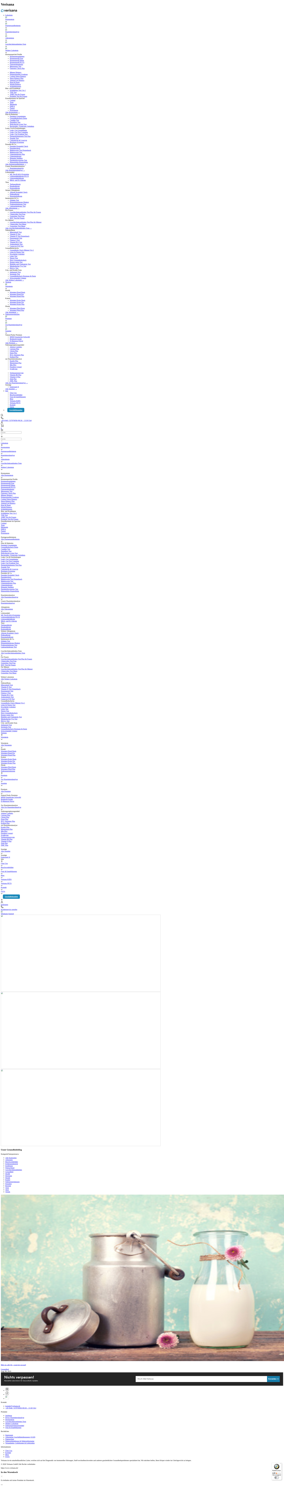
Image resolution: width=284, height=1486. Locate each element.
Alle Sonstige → (11, 389)
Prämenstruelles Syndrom (19, 74)
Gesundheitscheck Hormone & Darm (23, 276)
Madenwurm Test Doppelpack (20, 150)
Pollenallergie (14, 194)
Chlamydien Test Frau (17, 214)
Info (6, 391)
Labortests (9, 15)
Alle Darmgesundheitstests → (15, 164)
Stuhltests (8, 1416)
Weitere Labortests (11, 1424)
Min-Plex (13, 365)
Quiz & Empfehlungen (18, 397)
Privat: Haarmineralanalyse (14, 1418)
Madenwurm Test (16, 152)
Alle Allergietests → (12, 208)
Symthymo (13, 369)
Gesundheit (9, 1172)
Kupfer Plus (14, 361)
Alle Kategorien (11, 1158)
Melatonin (13, 104)
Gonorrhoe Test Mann (17, 226)
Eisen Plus (13, 353)
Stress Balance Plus (16, 78)
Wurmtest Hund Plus (17, 296)
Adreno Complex (16, 347)
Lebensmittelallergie (17, 178)
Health (7, 1174)
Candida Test (14, 120)
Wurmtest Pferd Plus (17, 310)
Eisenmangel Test (16, 238)
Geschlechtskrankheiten (13, 1170)
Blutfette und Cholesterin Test (20, 264)
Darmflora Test (15, 122)
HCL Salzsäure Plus (17, 355)
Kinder (7, 1180)
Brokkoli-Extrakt (16, 339)
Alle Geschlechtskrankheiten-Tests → (18, 228)
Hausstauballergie (16, 196)
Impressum (9, 1435)
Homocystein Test (16, 262)
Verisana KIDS (15, 401)
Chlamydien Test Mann (18, 224)
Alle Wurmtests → (11, 312)
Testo (12, 102)
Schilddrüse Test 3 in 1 (18, 90)
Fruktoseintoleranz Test (18, 204)
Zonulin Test (14, 138)
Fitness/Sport (9, 1168)
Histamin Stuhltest (16, 158)
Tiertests (8, 282)
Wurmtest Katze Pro (17, 302)
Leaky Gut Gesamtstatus (18, 130)
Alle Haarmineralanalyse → (15, 170)
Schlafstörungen (15, 86)
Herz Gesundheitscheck (18, 260)
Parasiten (8, 1184)
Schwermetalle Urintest (18, 278)
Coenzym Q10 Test (16, 246)
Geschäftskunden (15, 410)
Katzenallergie (15, 188)
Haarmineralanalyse (17, 168)
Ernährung (9, 1166)
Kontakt (12, 405)
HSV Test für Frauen (17, 218)
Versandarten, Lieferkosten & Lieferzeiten (20, 1443)
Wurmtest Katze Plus (17, 304)
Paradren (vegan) (16, 367)
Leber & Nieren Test (17, 252)
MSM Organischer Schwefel (20, 337)
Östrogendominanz (16, 64)
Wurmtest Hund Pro (17, 294)
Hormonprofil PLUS (17, 62)
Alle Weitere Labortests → (14, 280)
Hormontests (9, 1420)
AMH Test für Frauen (17, 94)
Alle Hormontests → (12, 112)
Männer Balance (15, 72)
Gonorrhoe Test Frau (17, 216)
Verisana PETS (15, 403)
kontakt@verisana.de (12, 1406)
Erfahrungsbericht (11, 1164)
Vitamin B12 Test (16, 242)
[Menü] (280, 1464)
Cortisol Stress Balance (18, 76)
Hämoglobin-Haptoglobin (19, 162)
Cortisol (12, 100)
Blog (11, 399)
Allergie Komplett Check (18, 192)
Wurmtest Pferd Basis (17, 308)
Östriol (12, 108)
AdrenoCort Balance (17, 80)
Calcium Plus (14, 349)
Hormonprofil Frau (16, 58)
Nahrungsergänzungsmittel (14, 1426)
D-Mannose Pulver (16, 341)
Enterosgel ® (14, 387)
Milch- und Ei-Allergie (18, 180)
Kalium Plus (14, 357)
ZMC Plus (13, 381)
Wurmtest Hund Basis (17, 292)
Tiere (7, 1190)
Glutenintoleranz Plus (17, 154)
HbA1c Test (14, 268)
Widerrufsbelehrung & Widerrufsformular (19, 1441)
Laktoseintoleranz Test (18, 206)
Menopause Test (15, 66)
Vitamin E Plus (15, 377)
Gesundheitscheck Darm (18, 118)
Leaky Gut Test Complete (19, 132)
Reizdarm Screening (17, 142)
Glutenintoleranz (15, 156)
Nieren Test (14, 258)
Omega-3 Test (15, 240)
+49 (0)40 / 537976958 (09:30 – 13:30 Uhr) (16, 420)
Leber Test (13, 256)
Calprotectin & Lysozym (18, 140)
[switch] (276, 1477)
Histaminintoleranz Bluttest (19, 202)
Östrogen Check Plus (17, 68)
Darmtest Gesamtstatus (18, 116)
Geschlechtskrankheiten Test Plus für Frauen (25, 212)
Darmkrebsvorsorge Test (18, 160)
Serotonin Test (15, 274)
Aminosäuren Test (16, 244)
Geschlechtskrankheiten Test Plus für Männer (25, 222)
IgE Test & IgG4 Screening (19, 174)
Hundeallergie (15, 186)
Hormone (8, 1176)
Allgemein (9, 1160)
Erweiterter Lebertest (17, 254)
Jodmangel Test (15, 272)
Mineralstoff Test (16, 232)
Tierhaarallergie (15, 184)
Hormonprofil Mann (17, 60)
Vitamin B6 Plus (15, 375)
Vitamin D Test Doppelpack (19, 236)
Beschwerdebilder (16, 395)
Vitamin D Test (15, 234)
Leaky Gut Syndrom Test (19, 134)
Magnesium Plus (15, 363)
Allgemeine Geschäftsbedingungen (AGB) (20, 1437)
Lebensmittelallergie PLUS (19, 176)
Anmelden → (273, 1379)
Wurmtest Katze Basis (17, 300)
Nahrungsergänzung (12, 314)
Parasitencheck (15, 148)
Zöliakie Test (14, 200)
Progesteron (14, 110)
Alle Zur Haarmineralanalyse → (16, 383)
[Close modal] (2, 1484)
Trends (7, 1192)
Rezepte (8, 1186)
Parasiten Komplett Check (19, 146)
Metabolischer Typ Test (18, 266)
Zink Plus (13, 379)
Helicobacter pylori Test (18, 124)
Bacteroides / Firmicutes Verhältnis (22, 126)
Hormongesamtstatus (17, 56)
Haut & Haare (15, 82)
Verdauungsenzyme (17, 373)
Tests (7, 1188)
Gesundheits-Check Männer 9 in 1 (22, 250)
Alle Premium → (11, 343)
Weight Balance (15, 84)
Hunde (7, 1178)
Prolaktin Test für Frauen (18, 96)
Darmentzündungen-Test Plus (20, 136)
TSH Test (13, 92)
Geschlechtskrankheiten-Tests (15, 1422)
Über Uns (13, 393)
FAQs (12, 407)
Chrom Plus (14, 351)
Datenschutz (9, 1439)
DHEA (12, 106)
